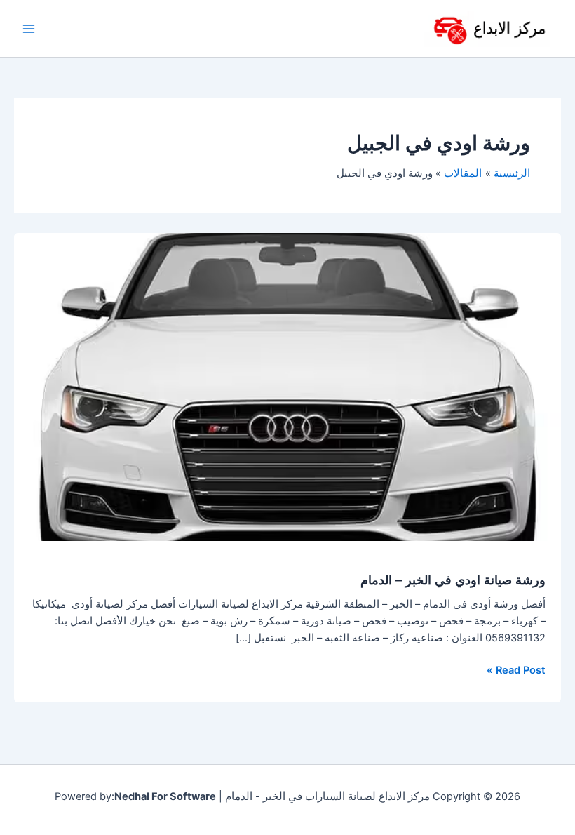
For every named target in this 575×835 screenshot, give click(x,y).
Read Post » (516, 669)
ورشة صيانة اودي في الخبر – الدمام (453, 579)
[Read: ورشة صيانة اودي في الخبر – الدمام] (287, 386)
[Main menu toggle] (28, 29)
